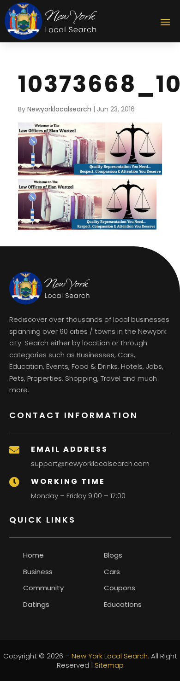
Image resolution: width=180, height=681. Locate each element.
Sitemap (109, 665)
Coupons (119, 588)
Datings (36, 604)
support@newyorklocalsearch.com (90, 463)
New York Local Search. (110, 656)
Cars (112, 571)
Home (33, 555)
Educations (123, 604)
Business (38, 571)
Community (43, 588)
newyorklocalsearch (59, 109)
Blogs (113, 555)
